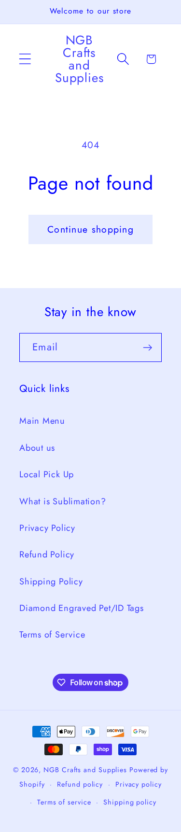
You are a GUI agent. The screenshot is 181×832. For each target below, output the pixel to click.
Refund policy (80, 784)
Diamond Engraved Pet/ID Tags (81, 608)
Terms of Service (52, 634)
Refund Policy (46, 554)
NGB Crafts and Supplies (85, 770)
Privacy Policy (47, 528)
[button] (25, 59)
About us (37, 448)
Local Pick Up (46, 474)
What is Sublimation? (62, 501)
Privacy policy (138, 784)
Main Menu (42, 421)
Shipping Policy (51, 581)
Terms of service (64, 802)
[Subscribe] (147, 347)
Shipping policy (129, 802)
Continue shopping (90, 229)
